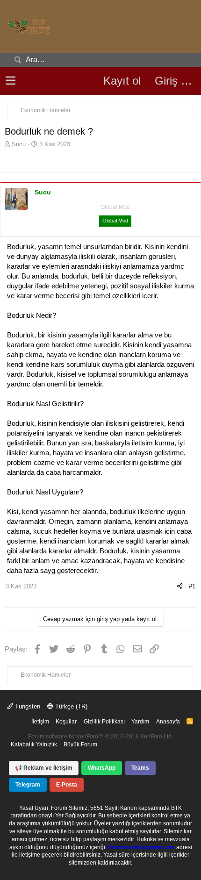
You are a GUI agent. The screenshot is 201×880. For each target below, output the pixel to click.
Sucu (19, 144)
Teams (140, 768)
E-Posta (66, 784)
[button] (10, 81)
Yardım (140, 721)
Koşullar (66, 721)
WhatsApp (101, 768)
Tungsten (26, 706)
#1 (192, 586)
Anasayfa (168, 721)
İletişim (40, 721)
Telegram (27, 784)
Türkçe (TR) (70, 706)
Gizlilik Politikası (104, 721)
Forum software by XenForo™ (100, 736)
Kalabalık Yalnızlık (34, 744)
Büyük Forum (80, 744)
